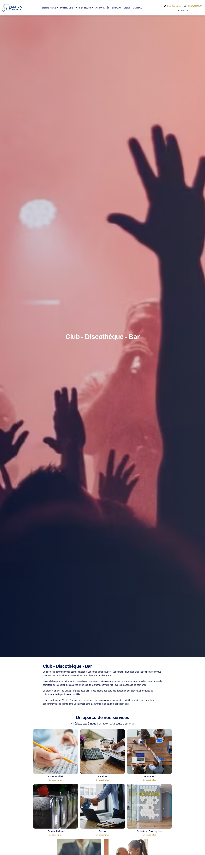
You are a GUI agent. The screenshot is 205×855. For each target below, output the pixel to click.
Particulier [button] (67, 8)
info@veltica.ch (194, 6)
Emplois (117, 8)
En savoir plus (55, 780)
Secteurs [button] (85, 8)
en (182, 10)
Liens (127, 8)
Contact (138, 8)
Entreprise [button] (49, 8)
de (187, 10)
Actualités (103, 8)
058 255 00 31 (174, 6)
